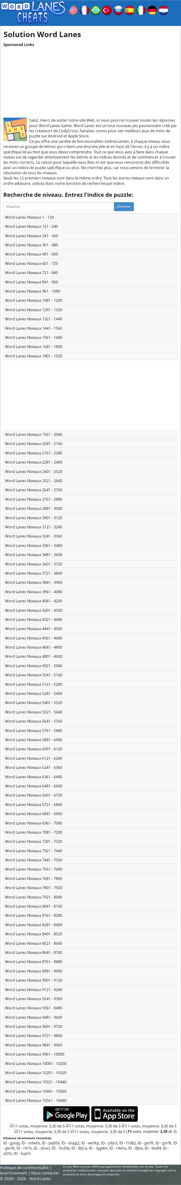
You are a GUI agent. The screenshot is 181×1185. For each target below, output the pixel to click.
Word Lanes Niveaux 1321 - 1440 (33, 318)
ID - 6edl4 (153, 1148)
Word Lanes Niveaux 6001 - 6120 (33, 748)
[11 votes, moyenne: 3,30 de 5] (37, 1126)
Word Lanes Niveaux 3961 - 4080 (33, 591)
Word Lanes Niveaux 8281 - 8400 (33, 924)
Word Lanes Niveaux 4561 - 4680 (33, 638)
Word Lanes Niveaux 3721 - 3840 (33, 573)
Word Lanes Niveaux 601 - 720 (31, 263)
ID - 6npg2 (70, 1143)
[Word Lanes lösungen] (152, 9)
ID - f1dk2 (127, 1143)
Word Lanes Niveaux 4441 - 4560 (33, 628)
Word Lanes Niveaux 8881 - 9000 (33, 971)
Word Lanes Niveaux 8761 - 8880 (33, 961)
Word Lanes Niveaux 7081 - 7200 (33, 832)
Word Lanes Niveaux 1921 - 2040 (33, 434)
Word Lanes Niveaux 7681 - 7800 (33, 878)
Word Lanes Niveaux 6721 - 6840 (33, 804)
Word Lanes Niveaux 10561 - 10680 (35, 1100)
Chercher (124, 206)
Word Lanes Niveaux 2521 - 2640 (33, 480)
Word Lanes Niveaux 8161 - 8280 (33, 915)
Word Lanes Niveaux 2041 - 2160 (33, 443)
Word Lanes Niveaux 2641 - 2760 (33, 489)
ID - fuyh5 (22, 1153)
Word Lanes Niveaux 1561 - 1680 (33, 337)
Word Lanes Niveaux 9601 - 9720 (33, 1026)
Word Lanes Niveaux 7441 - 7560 (33, 860)
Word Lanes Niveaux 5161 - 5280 (33, 684)
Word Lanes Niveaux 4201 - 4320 (33, 610)
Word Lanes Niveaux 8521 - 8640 (33, 943)
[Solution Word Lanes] (84, 9)
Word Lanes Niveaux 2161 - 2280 (33, 453)
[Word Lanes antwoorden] (163, 9)
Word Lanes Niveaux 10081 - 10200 (35, 1063)
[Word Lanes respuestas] (129, 9)
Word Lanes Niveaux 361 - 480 (31, 245)
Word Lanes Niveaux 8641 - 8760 (33, 952)
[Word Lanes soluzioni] (141, 9)
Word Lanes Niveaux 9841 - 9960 (33, 1045)
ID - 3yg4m (98, 1148)
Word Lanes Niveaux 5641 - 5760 (33, 721)
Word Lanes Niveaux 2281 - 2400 (33, 462)
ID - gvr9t (146, 1143)
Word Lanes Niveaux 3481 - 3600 (33, 554)
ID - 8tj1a (79, 1148)
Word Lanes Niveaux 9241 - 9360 (33, 998)
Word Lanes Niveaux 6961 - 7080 (33, 823)
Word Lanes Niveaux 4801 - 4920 (33, 656)
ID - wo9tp (90, 1143)
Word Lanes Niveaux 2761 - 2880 (33, 499)
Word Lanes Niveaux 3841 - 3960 (33, 582)
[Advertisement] (90, 80)
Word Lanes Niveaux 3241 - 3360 (33, 536)
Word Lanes (40, 1178)
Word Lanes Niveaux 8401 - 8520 (33, 934)
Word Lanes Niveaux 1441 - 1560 (33, 328)
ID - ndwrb (30, 1143)
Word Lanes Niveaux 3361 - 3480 (33, 545)
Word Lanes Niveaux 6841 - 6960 (33, 813)
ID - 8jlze (135, 1148)
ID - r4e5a (117, 1148)
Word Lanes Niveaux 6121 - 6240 (33, 758)
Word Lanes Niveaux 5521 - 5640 (33, 712)
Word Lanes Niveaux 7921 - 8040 (33, 897)
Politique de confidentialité (24, 1167)
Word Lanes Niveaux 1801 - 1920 (33, 356)
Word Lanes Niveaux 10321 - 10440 (35, 1081)
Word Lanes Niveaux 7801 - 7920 (33, 887)
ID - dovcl (42, 1148)
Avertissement (13, 1173)
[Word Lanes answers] (73, 9)
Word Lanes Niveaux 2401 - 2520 (33, 471)
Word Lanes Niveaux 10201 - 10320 (35, 1072)
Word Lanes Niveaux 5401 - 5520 (33, 702)
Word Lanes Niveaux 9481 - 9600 (33, 1017)
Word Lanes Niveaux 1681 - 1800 (33, 346)
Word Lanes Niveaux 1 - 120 (29, 217)
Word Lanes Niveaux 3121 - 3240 (33, 527)
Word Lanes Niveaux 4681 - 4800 (33, 647)
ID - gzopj (11, 1143)
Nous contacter (45, 1173)
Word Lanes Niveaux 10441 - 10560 (35, 1091)
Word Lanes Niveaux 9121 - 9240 (33, 989)
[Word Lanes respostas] (95, 9)
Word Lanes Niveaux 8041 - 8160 (33, 906)
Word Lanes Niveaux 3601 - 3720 (33, 564)
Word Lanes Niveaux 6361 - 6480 (33, 776)
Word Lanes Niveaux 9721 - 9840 (33, 1035)
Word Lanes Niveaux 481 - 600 (31, 254)
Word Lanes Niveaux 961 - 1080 (32, 291)
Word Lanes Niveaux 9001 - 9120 (33, 980)
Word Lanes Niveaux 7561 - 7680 (33, 869)
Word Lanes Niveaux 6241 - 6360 (33, 767)
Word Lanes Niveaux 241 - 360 (31, 235)
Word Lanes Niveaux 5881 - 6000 (33, 739)
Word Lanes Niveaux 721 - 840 (31, 272)
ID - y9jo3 (109, 1143)
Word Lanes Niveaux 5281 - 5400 (33, 693)
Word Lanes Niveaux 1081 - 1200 (33, 300)
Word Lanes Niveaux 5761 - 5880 (33, 730)
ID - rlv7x (24, 1148)
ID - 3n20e (61, 1148)
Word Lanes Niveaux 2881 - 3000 (33, 508)
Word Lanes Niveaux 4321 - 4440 (33, 619)
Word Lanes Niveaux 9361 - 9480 (33, 1008)
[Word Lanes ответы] (118, 9)
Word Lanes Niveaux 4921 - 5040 (33, 665)
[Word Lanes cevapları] (107, 9)
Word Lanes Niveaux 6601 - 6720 (33, 795)
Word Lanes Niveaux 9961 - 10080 (34, 1054)
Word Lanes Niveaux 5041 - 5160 (33, 675)
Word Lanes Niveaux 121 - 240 (31, 226)
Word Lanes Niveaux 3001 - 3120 (33, 517)
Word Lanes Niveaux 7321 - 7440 (33, 850)
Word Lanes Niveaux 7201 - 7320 (33, 841)
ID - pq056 (51, 1143)
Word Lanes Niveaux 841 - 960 (31, 282)
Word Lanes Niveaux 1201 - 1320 (33, 309)
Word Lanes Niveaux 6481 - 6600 (33, 786)
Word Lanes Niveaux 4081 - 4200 (33, 601)
